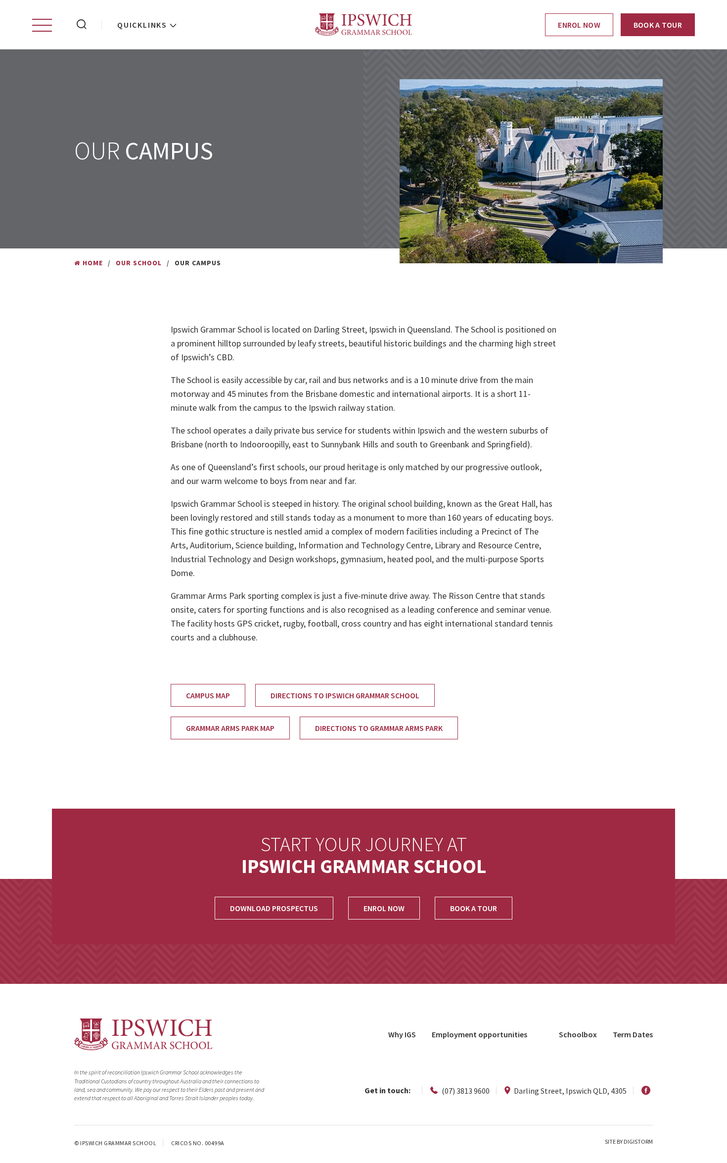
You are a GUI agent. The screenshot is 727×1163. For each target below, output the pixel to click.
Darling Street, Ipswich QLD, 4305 (569, 1091)
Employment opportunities (479, 1034)
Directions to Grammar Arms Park (379, 728)
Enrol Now (579, 25)
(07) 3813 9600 (465, 1091)
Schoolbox (578, 1034)
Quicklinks (142, 25)
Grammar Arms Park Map (230, 728)
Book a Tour (658, 25)
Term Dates (633, 1034)
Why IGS (402, 1034)
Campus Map (208, 695)
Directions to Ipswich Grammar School (345, 695)
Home (93, 262)
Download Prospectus (274, 908)
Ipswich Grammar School (363, 24)
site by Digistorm (629, 1141)
